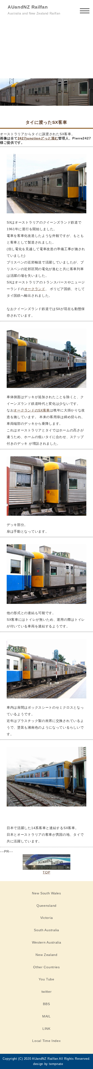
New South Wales (46, 893)
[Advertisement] (46, 48)
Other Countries (46, 967)
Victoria (46, 918)
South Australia (46, 930)
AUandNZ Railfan (28, 7)
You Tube (46, 979)
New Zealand (46, 955)
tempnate (56, 1064)
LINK (46, 1029)
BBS (46, 1004)
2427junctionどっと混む (38, 138)
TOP (46, 872)
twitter (46, 991)
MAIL (46, 1016)
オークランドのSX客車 (32, 410)
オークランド (34, 289)
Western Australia (46, 942)
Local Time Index (46, 1041)
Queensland (46, 905)
